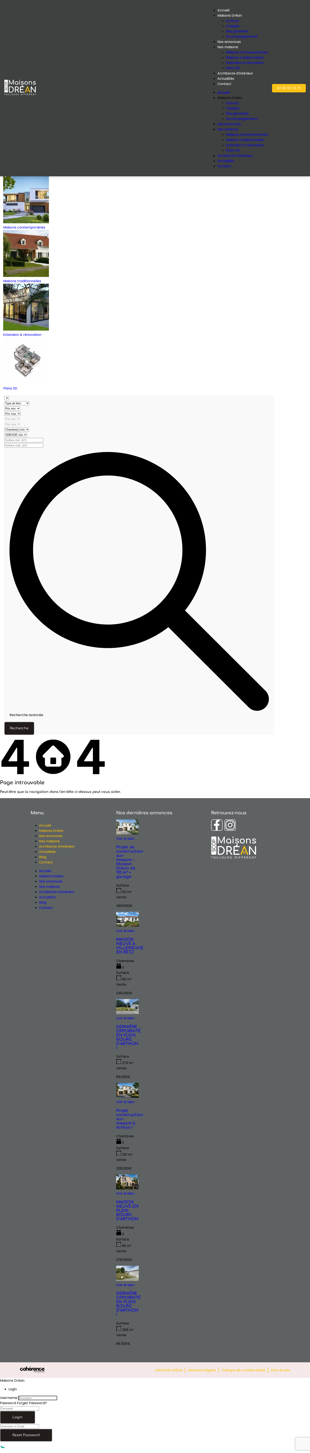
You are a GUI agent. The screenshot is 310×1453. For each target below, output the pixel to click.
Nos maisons (227, 47)
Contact (224, 83)
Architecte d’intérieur (235, 73)
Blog (42, 857)
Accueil (45, 825)
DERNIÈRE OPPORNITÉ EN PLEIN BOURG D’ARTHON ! (128, 1037)
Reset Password (26, 1435)
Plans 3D (233, 68)
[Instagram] (230, 825)
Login (17, 1417)
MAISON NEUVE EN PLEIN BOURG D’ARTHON (127, 1210)
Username (8, 1397)
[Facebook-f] (216, 825)
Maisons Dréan (51, 830)
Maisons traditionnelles (245, 57)
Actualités (225, 78)
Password (8, 1403)
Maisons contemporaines (247, 52)
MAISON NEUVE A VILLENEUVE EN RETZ (129, 945)
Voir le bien (125, 838)
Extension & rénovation (245, 62)
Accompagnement (242, 36)
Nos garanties (237, 31)
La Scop (232, 20)
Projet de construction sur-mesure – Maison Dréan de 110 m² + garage (129, 862)
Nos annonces (229, 41)
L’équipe (232, 26)
